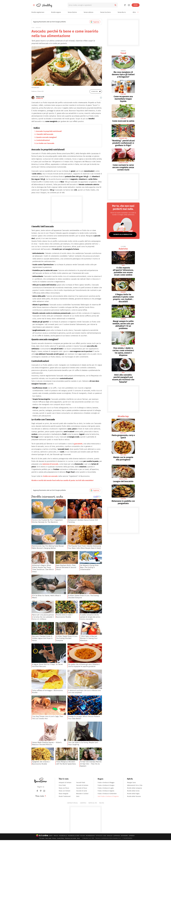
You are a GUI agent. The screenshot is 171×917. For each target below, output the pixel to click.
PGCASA (82, 835)
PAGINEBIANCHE (90, 835)
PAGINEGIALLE (63, 835)
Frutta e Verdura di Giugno (106, 785)
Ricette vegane (56, 12)
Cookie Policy (60, 838)
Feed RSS (101, 803)
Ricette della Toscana (134, 796)
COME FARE (123, 94)
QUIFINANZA (116, 835)
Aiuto (78, 838)
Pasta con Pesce (64, 788)
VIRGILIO (55, 835)
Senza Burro (122, 12)
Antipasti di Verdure (65, 782)
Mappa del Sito (92, 803)
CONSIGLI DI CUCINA (123, 162)
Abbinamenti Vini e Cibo (134, 785)
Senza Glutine (72, 12)
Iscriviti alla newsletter (122, 234)
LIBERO (50, 835)
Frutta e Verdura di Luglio (106, 788)
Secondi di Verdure (82, 785)
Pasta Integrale (63, 793)
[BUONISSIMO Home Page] (41, 780)
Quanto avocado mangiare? (46, 137)
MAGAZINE (38, 27)
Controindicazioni (43, 140)
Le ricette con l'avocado (45, 143)
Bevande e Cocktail (82, 793)
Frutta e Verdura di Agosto (106, 791)
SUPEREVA (131, 835)
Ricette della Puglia (133, 793)
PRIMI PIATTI (123, 433)
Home (32, 27)
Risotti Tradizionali (65, 796)
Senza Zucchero (105, 12)
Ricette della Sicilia (133, 791)
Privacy (54, 838)
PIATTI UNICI (123, 455)
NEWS (123, 265)
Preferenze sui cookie (70, 838)
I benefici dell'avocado (44, 134)
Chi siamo (42, 838)
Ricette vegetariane (37, 12)
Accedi (135, 5)
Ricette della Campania (134, 788)
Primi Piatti (62, 785)
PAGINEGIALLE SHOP (73, 835)
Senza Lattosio (88, 12)
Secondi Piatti (80, 782)
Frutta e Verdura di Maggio (106, 782)
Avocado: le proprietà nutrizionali (49, 131)
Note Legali (48, 838)
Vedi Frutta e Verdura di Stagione (108, 796)
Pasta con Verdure (64, 791)
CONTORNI (123, 498)
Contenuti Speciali (72, 803)
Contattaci (83, 803)
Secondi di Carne (81, 791)
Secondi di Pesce (81, 788)
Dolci (77, 796)
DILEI (104, 835)
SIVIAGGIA (110, 835)
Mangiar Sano (131, 782)
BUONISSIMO (124, 835)
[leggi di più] (101, 98)
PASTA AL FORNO (123, 479)
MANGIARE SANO (123, 138)
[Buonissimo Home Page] (38, 5)
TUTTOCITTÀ (99, 835)
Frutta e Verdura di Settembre (107, 793)
